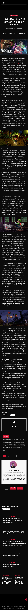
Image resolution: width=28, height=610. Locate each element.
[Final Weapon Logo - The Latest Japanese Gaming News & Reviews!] (4, 2)
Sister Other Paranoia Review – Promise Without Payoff (12, 555)
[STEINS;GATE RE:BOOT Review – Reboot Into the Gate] (3, 561)
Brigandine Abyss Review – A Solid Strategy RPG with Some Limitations (14, 532)
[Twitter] (22, 599)
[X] (14, 488)
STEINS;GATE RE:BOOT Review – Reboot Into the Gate (12, 565)
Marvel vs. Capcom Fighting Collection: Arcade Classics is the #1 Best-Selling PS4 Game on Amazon (7, 581)
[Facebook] (11, 488)
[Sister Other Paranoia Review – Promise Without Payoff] (3, 551)
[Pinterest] (18, 488)
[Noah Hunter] (14, 464)
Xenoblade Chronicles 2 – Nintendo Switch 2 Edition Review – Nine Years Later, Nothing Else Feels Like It (14, 543)
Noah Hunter (8, 33)
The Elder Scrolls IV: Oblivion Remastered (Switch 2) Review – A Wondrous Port (13, 520)
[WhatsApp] (21, 488)
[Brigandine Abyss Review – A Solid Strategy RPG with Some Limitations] (3, 528)
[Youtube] (25, 599)
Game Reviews (14, 15)
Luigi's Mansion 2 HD (11, 456)
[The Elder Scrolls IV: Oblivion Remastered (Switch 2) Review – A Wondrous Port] (3, 515)
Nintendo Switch (20, 456)
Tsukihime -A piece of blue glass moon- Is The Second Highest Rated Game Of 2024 (19, 580)
